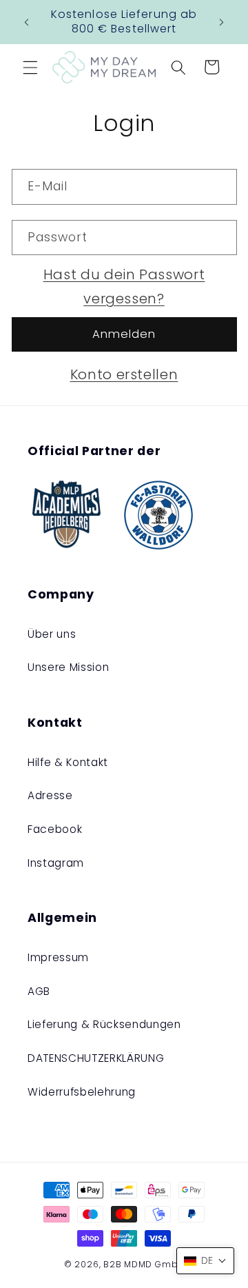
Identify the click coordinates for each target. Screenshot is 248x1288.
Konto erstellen (124, 374)
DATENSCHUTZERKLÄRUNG (96, 1058)
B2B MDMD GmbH (143, 1264)
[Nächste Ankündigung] (222, 22)
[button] (30, 66)
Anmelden (124, 334)
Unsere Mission (68, 667)
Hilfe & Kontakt (68, 762)
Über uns (52, 634)
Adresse (50, 795)
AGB (39, 991)
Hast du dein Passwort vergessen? (124, 286)
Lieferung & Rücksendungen (104, 1024)
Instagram (56, 863)
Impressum (58, 957)
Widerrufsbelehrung (82, 1092)
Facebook (55, 829)
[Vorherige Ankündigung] (27, 22)
